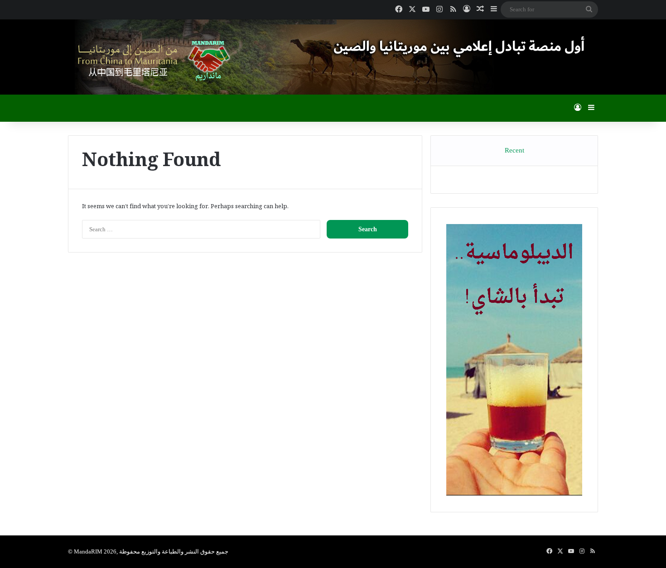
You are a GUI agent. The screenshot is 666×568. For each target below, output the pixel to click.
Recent (514, 150)
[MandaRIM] (152, 60)
